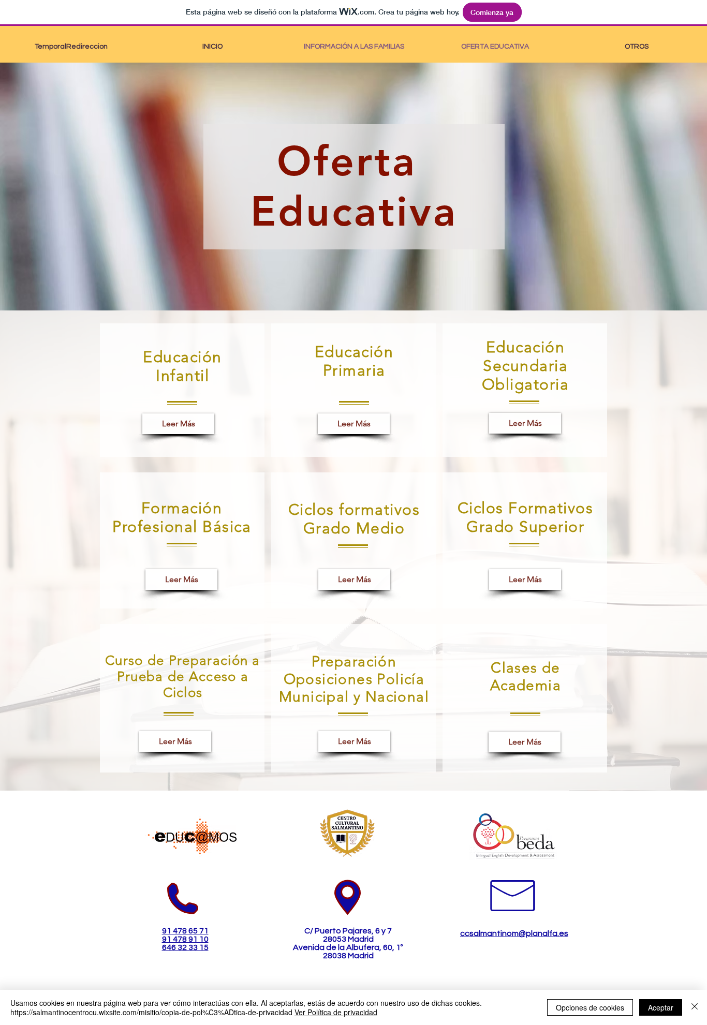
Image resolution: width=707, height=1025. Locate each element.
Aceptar (660, 1007)
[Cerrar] (694, 1007)
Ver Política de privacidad (335, 1012)
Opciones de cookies (590, 1007)
